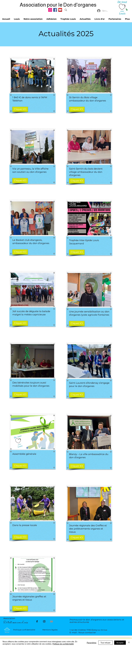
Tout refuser (105, 642)
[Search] (66, 10)
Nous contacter (87, 632)
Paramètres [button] (91, 642)
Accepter (120, 642)
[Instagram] (50, 10)
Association (9, 618)
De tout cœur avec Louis (15, 622)
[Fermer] (128, 642)
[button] (33, 19)
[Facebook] (55, 10)
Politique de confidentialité (63, 643)
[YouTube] (60, 10)
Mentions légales (50, 630)
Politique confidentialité (24, 630)
